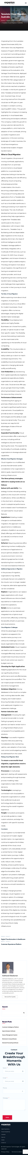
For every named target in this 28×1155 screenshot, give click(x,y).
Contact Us (3, 1142)
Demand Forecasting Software (10, 1042)
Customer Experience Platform (11, 944)
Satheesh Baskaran (10, 976)
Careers (2, 1139)
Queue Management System (9, 1035)
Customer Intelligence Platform (10, 1027)
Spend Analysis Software (8, 1031)
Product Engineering (5, 1131)
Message (6, 1098)
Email (5, 1078)
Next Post (6, 941)
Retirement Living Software (9, 1039)
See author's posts (10, 996)
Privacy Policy (5, 1152)
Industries (3, 1134)
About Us (3, 1137)
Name (5, 1068)
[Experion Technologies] (9, 2)
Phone (5, 1088)
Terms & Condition (17, 1152)
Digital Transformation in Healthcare (13, 939)
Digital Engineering (5, 1129)
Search (5, 1007)
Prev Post (6, 936)
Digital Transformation (13, 20)
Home (3, 20)
